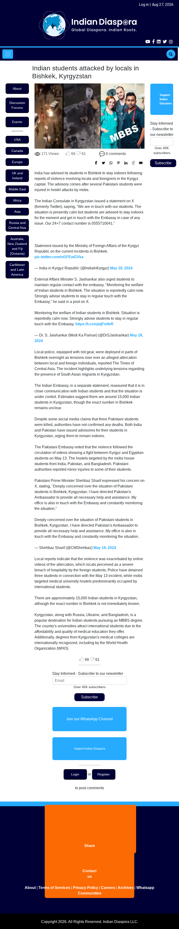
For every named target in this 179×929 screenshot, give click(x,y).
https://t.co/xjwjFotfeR (94, 324)
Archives (126, 888)
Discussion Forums (17, 105)
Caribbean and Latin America (17, 269)
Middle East (17, 189)
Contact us (89, 873)
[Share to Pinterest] (118, 163)
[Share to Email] (141, 163)
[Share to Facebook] (96, 163)
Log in (144, 4)
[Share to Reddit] (133, 163)
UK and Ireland (17, 175)
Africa (17, 200)
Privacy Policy (85, 888)
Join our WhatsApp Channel (89, 719)
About (17, 88)
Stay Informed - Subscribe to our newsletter (87, 673)
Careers (108, 888)
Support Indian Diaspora (89, 748)
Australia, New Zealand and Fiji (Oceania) (17, 246)
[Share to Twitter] (103, 163)
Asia (17, 211)
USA (17, 139)
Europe (17, 162)
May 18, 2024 (121, 268)
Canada (17, 151)
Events (17, 122)
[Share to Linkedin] (126, 163)
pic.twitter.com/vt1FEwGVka (58, 257)
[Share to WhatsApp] (111, 163)
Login (75, 774)
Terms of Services (54, 888)
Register (103, 774)
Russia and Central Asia (17, 225)
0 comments (116, 154)
